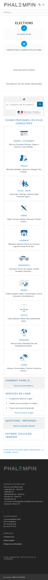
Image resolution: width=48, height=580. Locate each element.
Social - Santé (24, 191)
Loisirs (24, 365)
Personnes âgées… (24, 197)
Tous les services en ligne (24, 413)
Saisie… (24, 321)
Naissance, (26, 169)
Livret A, (40, 294)
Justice (24, 315)
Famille (24, 166)
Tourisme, (29, 368)
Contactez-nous (9, 537)
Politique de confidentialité (13, 544)
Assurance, (17, 296)
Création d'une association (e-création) (23, 403)
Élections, (28, 144)
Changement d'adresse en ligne (20, 399)
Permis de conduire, (25, 269)
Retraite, (23, 219)
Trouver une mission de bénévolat (21, 408)
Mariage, (34, 169)
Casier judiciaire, (14, 319)
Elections (7, 12)
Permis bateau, (20, 368)
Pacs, (40, 169)
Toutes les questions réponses (24, 426)
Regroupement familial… (24, 346)
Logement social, (19, 246)
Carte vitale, (14, 194)
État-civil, (12, 144)
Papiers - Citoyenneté (24, 141)
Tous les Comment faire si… (24, 386)
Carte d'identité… (28, 147)
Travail (24, 216)
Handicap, (31, 194)
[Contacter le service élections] (24, 44)
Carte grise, (13, 269)
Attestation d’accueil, (30, 343)
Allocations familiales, (14, 169)
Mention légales (9, 540)
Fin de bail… (30, 246)
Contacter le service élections (24, 50)
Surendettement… (28, 296)
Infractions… (28, 271)
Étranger (24, 340)
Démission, (30, 219)
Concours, (16, 219)
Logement (24, 240)
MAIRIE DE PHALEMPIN (18, 577)
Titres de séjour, (17, 343)
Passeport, (20, 144)
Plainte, (23, 319)
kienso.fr (15, 452)
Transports (24, 265)
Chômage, (23, 194)
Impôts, (22, 294)
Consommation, (31, 294)
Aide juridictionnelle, (33, 319)
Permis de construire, (32, 244)
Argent (24, 290)
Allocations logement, (16, 244)
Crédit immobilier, (12, 294)
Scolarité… (24, 172)
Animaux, (10, 368)
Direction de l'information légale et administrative (22, 450)
